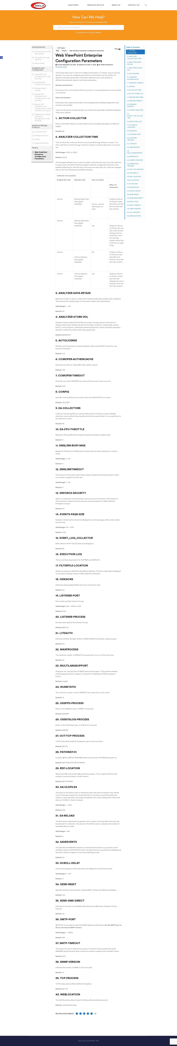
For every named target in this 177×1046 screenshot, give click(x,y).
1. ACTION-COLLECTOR (131, 52)
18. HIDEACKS (132, 131)
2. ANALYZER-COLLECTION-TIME (134, 57)
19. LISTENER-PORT (134, 134)
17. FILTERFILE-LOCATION (132, 126)
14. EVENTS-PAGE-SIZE (135, 110)
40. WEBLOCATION (134, 216)
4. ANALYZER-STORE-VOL (135, 69)
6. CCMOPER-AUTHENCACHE (132, 78)
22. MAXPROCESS (133, 147)
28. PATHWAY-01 (132, 173)
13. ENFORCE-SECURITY (132, 105)
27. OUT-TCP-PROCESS (135, 169)
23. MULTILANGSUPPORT (134, 152)
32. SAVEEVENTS (133, 187)
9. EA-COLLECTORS (134, 90)
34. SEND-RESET (133, 194)
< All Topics (61, 48)
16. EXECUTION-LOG (134, 121)
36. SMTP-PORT (132, 201)
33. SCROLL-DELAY (134, 191)
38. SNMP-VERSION (134, 209)
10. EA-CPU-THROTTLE (135, 93)
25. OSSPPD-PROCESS (135, 160)
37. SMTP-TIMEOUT (134, 205)
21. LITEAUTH (131, 143)
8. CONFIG (131, 86)
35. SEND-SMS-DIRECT (135, 198)
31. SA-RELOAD (132, 184)
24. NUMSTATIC (132, 156)
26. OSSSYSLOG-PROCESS (133, 165)
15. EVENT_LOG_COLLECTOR (135, 116)
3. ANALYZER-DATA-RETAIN (134, 63)
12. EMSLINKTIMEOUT (135, 101)
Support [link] (98, 32)
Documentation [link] (82, 32)
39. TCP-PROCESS (133, 212)
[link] (1, 57)
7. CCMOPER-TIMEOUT (135, 83)
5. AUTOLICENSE (133, 73)
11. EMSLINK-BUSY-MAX (135, 97)
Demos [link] (91, 32)
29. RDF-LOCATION (134, 176)
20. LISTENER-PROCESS (132, 139)
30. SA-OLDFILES (133, 180)
